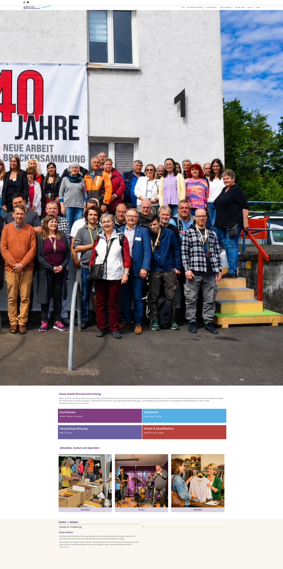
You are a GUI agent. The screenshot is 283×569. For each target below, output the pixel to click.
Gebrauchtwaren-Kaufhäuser (195, 7)
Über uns (249, 7)
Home (183, 7)
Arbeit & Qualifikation (225, 7)
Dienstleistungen (211, 7)
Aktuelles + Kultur (240, 7)
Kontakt (258, 7)
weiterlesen (63, 547)
